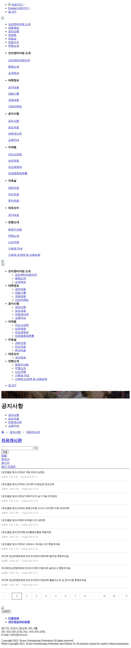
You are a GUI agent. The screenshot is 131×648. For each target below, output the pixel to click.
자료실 (12, 38)
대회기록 (13, 93)
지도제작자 (15, 167)
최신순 (5, 463)
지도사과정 (15, 154)
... (95, 596)
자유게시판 (15, 133)
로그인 (12, 11)
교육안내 (13, 140)
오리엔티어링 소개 (19, 24)
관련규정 (13, 187)
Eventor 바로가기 (18, 8)
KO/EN (6, 611)
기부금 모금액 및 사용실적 (24, 254)
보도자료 (13, 127)
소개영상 (13, 73)
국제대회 (13, 100)
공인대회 (13, 87)
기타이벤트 (15, 106)
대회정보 (13, 27)
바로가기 (17, 4)
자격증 (12, 35)
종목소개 (13, 66)
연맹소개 (13, 45)
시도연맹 (13, 242)
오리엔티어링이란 (19, 60)
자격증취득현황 (17, 173)
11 (104, 596)
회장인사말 (15, 229)
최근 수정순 (8, 466)
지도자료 (13, 194)
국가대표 (13, 215)
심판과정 (13, 160)
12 (114, 596)
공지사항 (13, 31)
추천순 (5, 459)
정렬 (5, 452)
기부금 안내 (15, 248)
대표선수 (13, 42)
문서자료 (13, 200)
